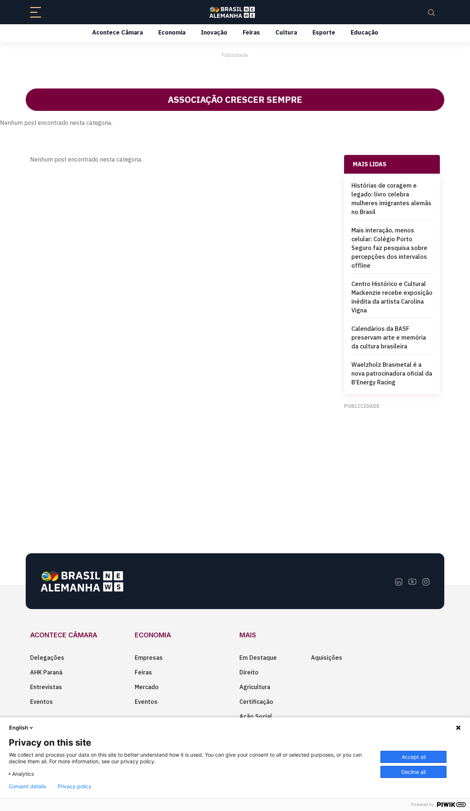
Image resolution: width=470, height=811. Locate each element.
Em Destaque (258, 657)
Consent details (27, 786)
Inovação (214, 32)
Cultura (286, 32)
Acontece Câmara (117, 32)
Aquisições (326, 657)
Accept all (414, 757)
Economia (171, 32)
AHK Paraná (46, 672)
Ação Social (255, 716)
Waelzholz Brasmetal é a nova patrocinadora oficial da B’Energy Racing (391, 373)
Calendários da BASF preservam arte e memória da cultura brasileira (388, 337)
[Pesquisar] (431, 12)
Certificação (256, 701)
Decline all (413, 772)
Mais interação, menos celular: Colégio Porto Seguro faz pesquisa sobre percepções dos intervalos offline (389, 248)
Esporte (323, 32)
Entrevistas (46, 687)
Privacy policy (74, 786)
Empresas (149, 657)
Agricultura (254, 687)
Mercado (147, 687)
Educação (364, 32)
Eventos (41, 701)
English (18, 727)
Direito (248, 672)
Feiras (251, 32)
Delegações (47, 657)
